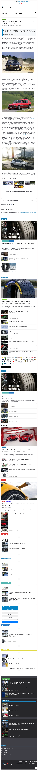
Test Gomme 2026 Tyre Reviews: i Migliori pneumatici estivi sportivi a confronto (20, 588)
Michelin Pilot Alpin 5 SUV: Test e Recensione (16, 415)
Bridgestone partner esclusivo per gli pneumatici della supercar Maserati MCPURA (21, 352)
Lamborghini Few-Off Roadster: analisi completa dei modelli (18, 513)
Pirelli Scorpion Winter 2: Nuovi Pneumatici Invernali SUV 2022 (19, 640)
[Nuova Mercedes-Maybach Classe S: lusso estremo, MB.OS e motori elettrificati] (4, 470)
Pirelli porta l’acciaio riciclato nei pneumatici (16, 321)
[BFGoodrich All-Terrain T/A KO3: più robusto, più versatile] (4, 312)
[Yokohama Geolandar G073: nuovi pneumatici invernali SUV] (3, 637)
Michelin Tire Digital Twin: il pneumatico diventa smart (18, 326)
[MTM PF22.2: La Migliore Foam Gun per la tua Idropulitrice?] (5, 569)
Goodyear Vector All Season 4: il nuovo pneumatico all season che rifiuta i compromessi (21, 332)
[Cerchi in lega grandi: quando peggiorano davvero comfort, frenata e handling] (5, 550)
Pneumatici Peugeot (14, 25)
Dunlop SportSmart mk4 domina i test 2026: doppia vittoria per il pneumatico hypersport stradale (20, 683)
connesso (8, 211)
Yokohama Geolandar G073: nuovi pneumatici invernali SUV (15, 635)
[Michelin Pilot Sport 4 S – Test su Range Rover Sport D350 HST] (19, 230)
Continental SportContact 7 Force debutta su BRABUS (17, 336)
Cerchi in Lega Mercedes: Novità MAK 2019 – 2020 (17, 539)
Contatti (9, 764)
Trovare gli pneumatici (10, 622)
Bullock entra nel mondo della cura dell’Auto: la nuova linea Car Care (20, 573)
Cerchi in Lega (11, 11)
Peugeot (10, 25)
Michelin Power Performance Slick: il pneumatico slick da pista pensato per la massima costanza (21, 694)
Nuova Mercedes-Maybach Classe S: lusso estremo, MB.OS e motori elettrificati (22, 469)
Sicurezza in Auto (15, 13)
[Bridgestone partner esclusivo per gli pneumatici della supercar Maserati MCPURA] (4, 353)
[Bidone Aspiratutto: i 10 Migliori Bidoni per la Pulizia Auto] (5, 564)
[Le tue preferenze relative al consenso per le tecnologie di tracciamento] (36, 768)
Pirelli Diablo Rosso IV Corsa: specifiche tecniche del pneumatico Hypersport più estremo (20, 688)
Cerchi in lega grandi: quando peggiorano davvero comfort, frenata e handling (22, 549)
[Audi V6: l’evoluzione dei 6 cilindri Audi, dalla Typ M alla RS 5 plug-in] (4, 460)
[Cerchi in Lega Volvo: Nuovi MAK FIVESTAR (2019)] (5, 545)
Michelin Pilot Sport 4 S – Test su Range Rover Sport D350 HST (18, 244)
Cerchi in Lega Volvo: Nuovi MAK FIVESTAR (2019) (17, 544)
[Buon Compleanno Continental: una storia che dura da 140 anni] (5, 709)
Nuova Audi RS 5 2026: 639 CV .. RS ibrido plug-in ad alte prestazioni (20, 523)
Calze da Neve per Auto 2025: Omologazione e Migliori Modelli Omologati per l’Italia (22, 665)
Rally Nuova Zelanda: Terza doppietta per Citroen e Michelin (19, 704)
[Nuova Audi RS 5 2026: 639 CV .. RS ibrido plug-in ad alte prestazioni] (4, 524)
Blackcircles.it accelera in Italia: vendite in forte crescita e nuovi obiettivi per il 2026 (21, 342)
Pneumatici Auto (8, 501)
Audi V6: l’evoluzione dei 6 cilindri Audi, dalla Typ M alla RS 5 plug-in (20, 459)
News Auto (25, 11)
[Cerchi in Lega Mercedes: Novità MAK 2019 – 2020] (5, 540)
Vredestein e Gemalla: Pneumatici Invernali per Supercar (27, 201)
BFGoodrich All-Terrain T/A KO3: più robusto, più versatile (23, 1)
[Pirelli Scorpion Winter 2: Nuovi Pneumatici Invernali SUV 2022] (5, 642)
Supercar (4, 501)
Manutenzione (4, 13)
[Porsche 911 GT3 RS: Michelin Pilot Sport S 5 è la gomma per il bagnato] (19, 491)
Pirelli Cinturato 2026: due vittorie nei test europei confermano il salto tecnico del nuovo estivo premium (22, 594)
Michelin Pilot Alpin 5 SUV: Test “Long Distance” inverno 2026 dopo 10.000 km (21, 253)
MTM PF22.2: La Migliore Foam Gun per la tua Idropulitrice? (19, 568)
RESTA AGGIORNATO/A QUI (29, 193)
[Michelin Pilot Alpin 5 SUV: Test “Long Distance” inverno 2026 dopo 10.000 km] (4, 254)
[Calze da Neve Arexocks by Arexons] (5, 660)
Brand (20, 13)
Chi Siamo (5, 764)
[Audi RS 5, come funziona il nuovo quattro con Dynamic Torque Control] (4, 465)
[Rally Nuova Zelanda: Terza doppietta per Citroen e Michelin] (5, 705)
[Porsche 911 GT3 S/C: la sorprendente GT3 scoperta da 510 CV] (4, 519)
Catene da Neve (18, 11)
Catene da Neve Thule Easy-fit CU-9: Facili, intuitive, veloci (17, 654)
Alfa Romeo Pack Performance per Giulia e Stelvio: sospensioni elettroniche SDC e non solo (16, 450)
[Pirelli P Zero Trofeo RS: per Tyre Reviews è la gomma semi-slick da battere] (5, 600)
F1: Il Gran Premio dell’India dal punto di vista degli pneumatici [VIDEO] (10, 201)
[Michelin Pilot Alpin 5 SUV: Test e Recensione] (4, 416)
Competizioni (4, 299)
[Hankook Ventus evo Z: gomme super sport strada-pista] (4, 347)
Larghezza (10, 611)
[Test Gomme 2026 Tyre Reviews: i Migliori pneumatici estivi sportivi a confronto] (5, 588)
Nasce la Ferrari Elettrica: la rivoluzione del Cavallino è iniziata (19, 528)
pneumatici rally (23, 134)
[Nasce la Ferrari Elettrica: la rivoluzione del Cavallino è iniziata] (4, 529)
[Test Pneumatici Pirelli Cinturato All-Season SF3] (4, 421)
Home (2, 764)
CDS (9, 13)
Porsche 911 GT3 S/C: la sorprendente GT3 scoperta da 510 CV (19, 518)
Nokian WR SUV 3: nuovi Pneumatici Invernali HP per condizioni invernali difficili (21, 631)
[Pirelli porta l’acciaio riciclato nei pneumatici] (4, 322)
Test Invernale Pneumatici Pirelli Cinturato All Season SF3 (18, 258)
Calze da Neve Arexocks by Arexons (15, 659)
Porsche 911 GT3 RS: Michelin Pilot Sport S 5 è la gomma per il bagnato (18, 504)
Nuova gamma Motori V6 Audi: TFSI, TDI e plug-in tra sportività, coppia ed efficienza (21, 475)
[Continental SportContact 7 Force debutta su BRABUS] (4, 337)
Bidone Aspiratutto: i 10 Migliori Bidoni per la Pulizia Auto (18, 563)
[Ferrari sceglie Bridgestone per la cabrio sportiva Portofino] (5, 714)
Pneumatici (4, 11)
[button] (6, 11)
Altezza (9, 614)
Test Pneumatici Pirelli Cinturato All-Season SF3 (16, 420)
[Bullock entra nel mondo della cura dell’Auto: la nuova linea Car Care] (5, 574)
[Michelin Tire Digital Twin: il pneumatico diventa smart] (4, 327)
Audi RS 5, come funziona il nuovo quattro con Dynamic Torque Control (20, 464)
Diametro (10, 617)
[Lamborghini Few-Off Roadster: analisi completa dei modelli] (4, 514)
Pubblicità (12, 764)
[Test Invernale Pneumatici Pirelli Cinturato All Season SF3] (4, 259)
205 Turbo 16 (33, 118)
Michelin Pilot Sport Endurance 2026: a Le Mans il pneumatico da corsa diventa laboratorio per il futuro (17, 302)
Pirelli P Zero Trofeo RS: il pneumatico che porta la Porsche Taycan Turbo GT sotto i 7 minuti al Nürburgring (22, 316)
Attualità (4, 19)
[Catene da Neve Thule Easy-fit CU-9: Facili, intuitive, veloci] (4, 655)
